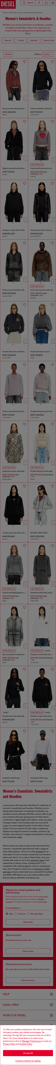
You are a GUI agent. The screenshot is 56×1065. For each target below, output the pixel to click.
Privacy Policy (9, 1044)
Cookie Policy (26, 1044)
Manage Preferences (31, 1041)
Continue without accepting (28, 1061)
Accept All (28, 1053)
